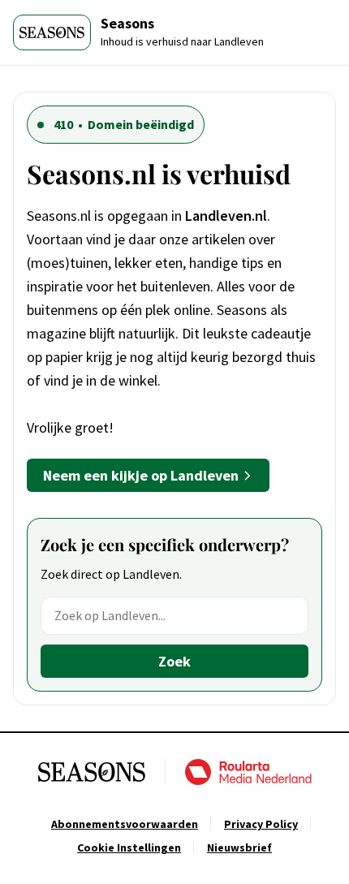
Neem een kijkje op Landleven (141, 475)
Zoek (174, 661)
